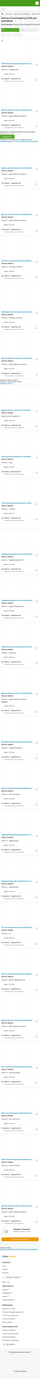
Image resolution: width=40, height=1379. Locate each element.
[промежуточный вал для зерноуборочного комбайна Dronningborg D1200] (20, 299)
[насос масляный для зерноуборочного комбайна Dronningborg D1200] (20, 775)
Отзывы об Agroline (8, 1319)
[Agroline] (2, 14)
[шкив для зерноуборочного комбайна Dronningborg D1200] (20, 443)
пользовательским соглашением (27, 141)
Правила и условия (8, 1308)
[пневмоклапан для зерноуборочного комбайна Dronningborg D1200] (20, 50)
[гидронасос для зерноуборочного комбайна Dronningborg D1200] (20, 633)
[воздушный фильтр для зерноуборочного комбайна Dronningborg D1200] (20, 728)
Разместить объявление (20, 1239)
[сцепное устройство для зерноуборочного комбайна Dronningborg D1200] (20, 247)
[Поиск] (37, 9)
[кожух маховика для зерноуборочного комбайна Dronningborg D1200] (20, 1146)
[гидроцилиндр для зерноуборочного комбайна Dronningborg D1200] (20, 821)
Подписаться (7, 137)
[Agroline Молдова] (12, 3)
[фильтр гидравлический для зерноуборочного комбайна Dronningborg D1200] (20, 961)
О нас (4, 1266)
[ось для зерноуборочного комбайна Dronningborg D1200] (20, 914)
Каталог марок (7, 1322)
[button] (37, 3)
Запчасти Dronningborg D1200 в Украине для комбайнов (18, 1249)
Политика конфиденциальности (13, 1312)
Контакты (5, 1273)
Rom (3, 1282)
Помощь (5, 1269)
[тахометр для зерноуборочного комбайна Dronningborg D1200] (20, 490)
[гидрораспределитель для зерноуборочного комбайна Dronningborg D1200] (20, 541)
